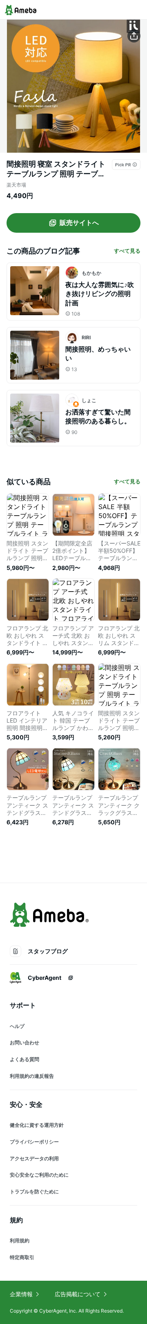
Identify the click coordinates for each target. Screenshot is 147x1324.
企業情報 (21, 1294)
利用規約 (19, 1240)
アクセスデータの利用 (34, 1158)
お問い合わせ (24, 1042)
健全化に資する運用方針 (37, 1125)
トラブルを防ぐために (34, 1191)
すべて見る (127, 250)
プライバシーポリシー (34, 1142)
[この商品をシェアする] (133, 35)
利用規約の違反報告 (32, 1076)
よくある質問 (24, 1059)
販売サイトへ (79, 222)
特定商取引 (22, 1257)
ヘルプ (17, 1026)
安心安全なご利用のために (39, 1175)
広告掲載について (77, 1294)
